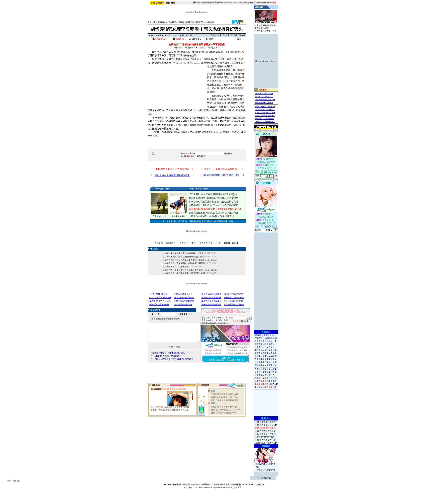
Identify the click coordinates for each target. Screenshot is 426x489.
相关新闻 (209, 39)
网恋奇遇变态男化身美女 (266, 353)
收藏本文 (179, 39)
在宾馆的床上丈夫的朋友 (266, 369)
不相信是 (266, 387)
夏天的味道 (210, 353)
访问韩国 (210, 22)
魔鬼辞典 (241, 360)
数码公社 (266, 418)
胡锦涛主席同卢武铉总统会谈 (176, 266)
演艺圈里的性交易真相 (265, 344)
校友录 (253, 2)
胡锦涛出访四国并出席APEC (191, 22)
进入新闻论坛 (195, 39)
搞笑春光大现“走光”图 (266, 470)
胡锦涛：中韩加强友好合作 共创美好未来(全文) (183, 253)
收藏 (227, 243)
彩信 (247, 2)
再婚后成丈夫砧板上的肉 (266, 350)
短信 (242, 2)
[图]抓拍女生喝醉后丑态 (265, 422)
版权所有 (238, 487)
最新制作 (209, 350)
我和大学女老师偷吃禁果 (266, 362)
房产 (232, 2)
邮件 (259, 2)
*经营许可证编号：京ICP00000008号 (168, 353)
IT (223, 2)
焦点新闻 (211, 360)
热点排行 (216, 35)
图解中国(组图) (178, 216)
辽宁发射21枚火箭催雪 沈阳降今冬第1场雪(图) (213, 194)
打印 (234, 35)
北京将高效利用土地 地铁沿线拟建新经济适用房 (213, 198)
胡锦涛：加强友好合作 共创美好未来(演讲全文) (183, 256)
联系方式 (225, 484)
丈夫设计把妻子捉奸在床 (266, 372)
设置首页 (206, 484)
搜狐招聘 (177, 484)
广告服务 (216, 484)
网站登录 (187, 484)
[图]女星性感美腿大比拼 (265, 440)
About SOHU (248, 484)
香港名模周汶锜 (266, 378)
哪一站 (218, 353)
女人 (237, 2)
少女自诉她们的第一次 (265, 375)
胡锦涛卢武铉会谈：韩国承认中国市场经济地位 (184, 260)
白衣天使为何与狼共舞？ (266, 31)
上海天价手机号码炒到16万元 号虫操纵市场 (211, 216)
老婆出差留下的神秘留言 (266, 356)
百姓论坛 (266, 332)
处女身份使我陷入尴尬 (265, 347)
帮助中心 (196, 484)
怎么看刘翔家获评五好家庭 (224, 212)
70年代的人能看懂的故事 (266, 338)
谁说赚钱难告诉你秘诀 (237, 347)
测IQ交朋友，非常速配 (237, 350)
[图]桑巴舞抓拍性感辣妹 (265, 431)
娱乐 (214, 2)
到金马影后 (266, 381)
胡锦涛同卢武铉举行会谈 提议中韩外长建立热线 (184, 273)
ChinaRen (166, 484)
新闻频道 (162, 22)
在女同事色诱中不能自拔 (266, 359)
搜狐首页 (197, 2)
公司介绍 (260, 484)
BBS (269, 2)
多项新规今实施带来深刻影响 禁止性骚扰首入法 (213, 201)
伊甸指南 (231, 360)
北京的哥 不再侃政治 (264, 25)
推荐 (226, 35)
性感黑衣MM (266, 384)
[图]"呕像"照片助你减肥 (265, 437)
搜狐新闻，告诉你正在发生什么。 (190, 47)
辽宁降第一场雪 (160, 216)
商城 (264, 2)
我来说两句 (171, 243)
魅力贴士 (221, 360)
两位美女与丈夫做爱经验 (266, 365)
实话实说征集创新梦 (199, 212)
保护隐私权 (236, 484)
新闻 (204, 2)
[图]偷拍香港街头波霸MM (266, 425)
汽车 (227, 2)
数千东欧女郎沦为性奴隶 (266, 341)
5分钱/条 (240, 321)
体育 (209, 2)
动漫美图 (266, 446)
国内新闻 (172, 22)
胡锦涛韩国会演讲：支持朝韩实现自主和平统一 (184, 270)
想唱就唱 (217, 350)
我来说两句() (160, 39)
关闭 (242, 35)
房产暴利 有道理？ (263, 28)
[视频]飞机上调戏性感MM (266, 443)
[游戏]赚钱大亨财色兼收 (265, 335)
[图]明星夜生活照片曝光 (265, 434)
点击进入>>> (213, 47)
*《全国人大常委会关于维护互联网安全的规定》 (172, 359)
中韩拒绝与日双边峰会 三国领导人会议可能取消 (213, 205)
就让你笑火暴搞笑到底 (237, 353)
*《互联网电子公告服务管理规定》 (166, 356)
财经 (219, 2)
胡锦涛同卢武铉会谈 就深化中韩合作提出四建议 (184, 263)
